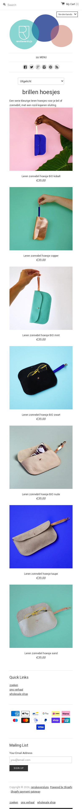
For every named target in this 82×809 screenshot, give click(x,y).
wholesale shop (18, 694)
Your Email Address (20, 753)
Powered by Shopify (61, 787)
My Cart (72, 4)
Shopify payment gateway (25, 791)
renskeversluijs (40, 787)
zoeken (13, 685)
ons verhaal (16, 689)
